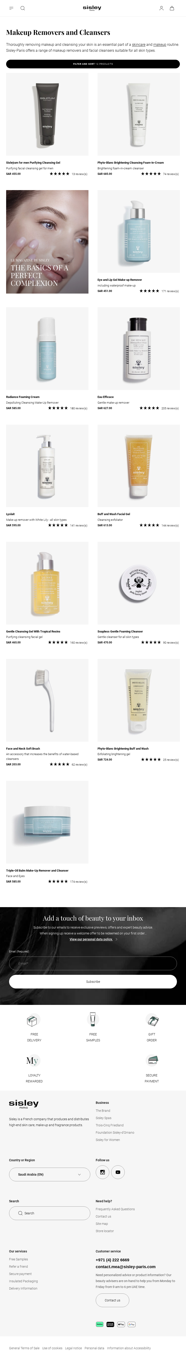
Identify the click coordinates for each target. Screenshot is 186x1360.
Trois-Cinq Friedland (110, 1125)
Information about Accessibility (129, 1348)
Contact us (103, 1216)
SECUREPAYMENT (152, 1078)
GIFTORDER (152, 1037)
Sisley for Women (108, 1140)
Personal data (94, 1348)
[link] (172, 8)
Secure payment (20, 1274)
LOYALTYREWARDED (34, 1078)
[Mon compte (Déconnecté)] (161, 8)
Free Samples (18, 1259)
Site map (102, 1224)
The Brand (103, 1110)
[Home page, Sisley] (92, 8)
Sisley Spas (103, 1118)
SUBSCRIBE (93, 981)
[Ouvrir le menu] (12, 8)
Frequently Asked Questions (115, 1209)
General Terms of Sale (24, 1348)
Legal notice (73, 1348)
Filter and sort (93, 64)
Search (29, 1213)
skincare (138, 44)
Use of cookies (52, 1348)
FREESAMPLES (93, 1037)
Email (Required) (19, 951)
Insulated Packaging (23, 1281)
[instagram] (102, 1172)
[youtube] (118, 1172)
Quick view (47, 167)
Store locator (105, 1231)
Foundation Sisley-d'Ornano (115, 1132)
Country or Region (22, 1160)
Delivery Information (23, 1288)
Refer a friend (18, 1266)
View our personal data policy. (91, 939)
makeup (159, 44)
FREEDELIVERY (34, 1037)
